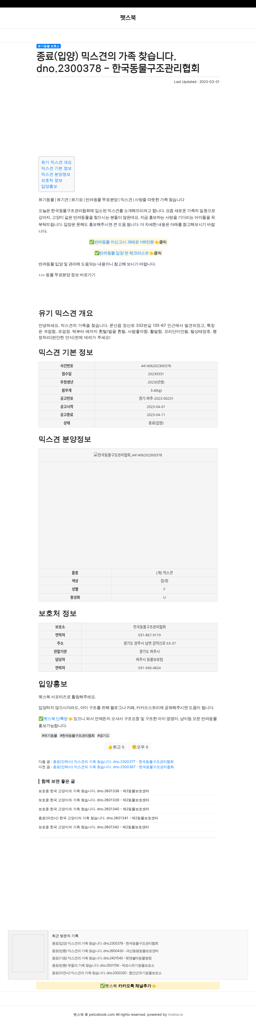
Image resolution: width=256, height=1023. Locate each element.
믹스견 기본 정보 (56, 168)
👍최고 (116, 746)
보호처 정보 (51, 180)
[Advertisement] (128, 119)
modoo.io (175, 1014)
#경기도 (103, 735)
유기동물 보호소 (49, 46)
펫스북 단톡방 (56, 718)
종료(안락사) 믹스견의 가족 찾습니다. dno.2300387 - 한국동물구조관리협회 (113, 767)
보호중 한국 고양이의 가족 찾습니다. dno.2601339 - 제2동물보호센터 (93, 800)
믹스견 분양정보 (55, 174)
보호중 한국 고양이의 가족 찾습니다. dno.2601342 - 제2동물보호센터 (93, 827)
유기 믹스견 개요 (56, 162)
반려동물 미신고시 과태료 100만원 (124, 242)
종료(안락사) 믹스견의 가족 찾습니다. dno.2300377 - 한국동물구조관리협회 (113, 761)
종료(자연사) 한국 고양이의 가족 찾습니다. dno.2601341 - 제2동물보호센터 (98, 818)
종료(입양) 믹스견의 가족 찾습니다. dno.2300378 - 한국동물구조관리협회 (105, 943)
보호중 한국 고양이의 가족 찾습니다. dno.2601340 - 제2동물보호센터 (93, 809)
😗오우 (140, 746)
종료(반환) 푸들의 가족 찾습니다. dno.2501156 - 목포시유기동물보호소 (103, 965)
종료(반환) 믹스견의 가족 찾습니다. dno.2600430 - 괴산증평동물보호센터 (105, 951)
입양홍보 (49, 186)
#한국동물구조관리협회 (77, 735)
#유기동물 (49, 735)
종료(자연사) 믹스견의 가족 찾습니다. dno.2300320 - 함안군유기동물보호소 (107, 973)
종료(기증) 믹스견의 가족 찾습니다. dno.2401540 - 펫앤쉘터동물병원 (102, 958)
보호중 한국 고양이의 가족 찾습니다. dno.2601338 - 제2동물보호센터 (93, 791)
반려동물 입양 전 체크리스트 (124, 253)
